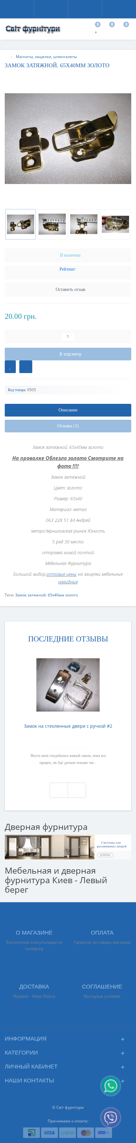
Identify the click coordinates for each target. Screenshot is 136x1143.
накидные (68, 582)
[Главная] (7, 56)
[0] (96, 30)
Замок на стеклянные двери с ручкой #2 (68, 726)
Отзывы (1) (68, 426)
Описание (68, 410)
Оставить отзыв (70, 289)
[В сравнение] (25, 366)
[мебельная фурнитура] (68, 846)
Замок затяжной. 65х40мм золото (46, 595)
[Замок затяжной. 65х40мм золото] (68, 138)
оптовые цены (61, 574)
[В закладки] (10, 366)
